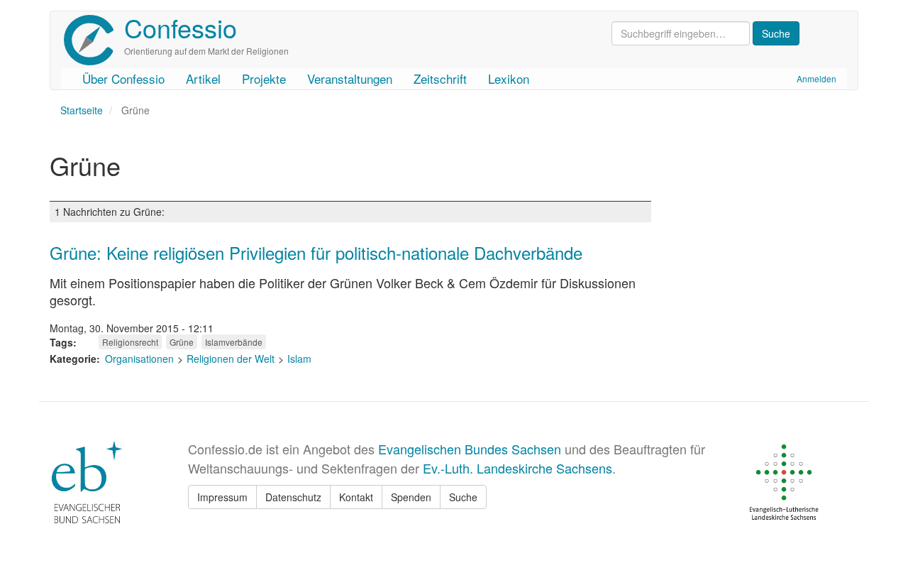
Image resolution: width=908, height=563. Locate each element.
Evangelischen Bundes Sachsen (469, 448)
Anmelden (816, 78)
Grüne (182, 342)
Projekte (264, 78)
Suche (463, 497)
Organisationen (139, 358)
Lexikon (508, 78)
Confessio (180, 27)
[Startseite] (94, 40)
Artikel (203, 78)
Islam (299, 358)
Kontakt (356, 497)
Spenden (411, 497)
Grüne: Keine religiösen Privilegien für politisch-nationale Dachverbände (316, 252)
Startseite (81, 110)
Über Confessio (123, 78)
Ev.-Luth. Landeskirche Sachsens (517, 468)
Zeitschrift (440, 78)
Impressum (222, 497)
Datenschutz (293, 497)
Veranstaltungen (349, 78)
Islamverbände (233, 342)
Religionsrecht (130, 342)
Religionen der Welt (231, 358)
